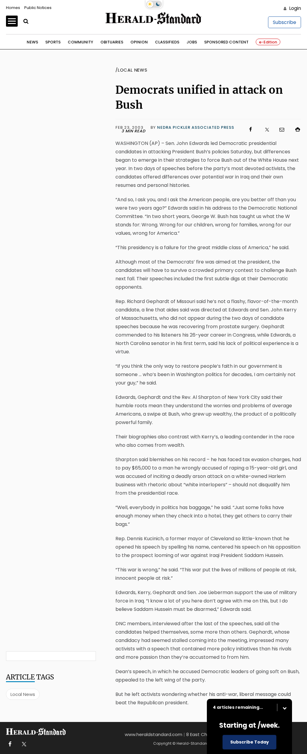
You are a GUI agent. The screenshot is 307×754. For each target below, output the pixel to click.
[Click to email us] (279, 129)
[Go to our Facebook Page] (9, 744)
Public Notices (38, 7)
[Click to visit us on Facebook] (247, 129)
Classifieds (167, 42)
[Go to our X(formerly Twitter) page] (23, 744)
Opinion (139, 42)
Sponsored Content (226, 42)
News (32, 42)
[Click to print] (294, 129)
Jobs (191, 42)
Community (80, 42)
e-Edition (268, 42)
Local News (22, 694)
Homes (13, 7)
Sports (53, 42)
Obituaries (111, 42)
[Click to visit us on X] (263, 129)
